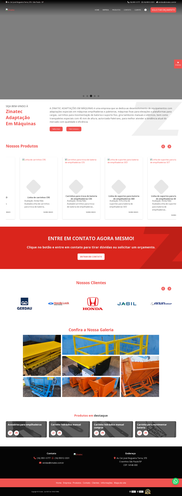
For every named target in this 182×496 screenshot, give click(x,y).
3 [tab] (91, 96)
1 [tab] (83, 96)
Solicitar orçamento (163, 10)
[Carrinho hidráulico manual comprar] (96, 433)
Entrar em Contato (91, 256)
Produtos (116, 10)
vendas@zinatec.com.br (167, 2)
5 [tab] (98, 96)
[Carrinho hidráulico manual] (53, 433)
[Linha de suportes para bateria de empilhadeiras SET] (155, 174)
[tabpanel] (91, 49)
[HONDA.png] (91, 303)
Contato (127, 10)
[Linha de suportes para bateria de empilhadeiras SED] (112, 174)
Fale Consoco (74, 129)
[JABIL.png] (125, 303)
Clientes (138, 10)
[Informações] (145, 9)
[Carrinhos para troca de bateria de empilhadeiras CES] (69, 174)
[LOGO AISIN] (160, 303)
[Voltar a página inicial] (18, 10)
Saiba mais (56, 129)
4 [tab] (94, 96)
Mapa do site (120, 482)
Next (169, 146)
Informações (107, 482)
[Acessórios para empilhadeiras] (10, 433)
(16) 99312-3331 (149, 2)
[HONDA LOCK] (57, 303)
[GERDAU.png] (23, 303)
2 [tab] (87, 96)
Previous (162, 146)
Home (97, 10)
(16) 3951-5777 (134, 2)
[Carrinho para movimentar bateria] (139, 433)
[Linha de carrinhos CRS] (27, 174)
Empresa (106, 10)
